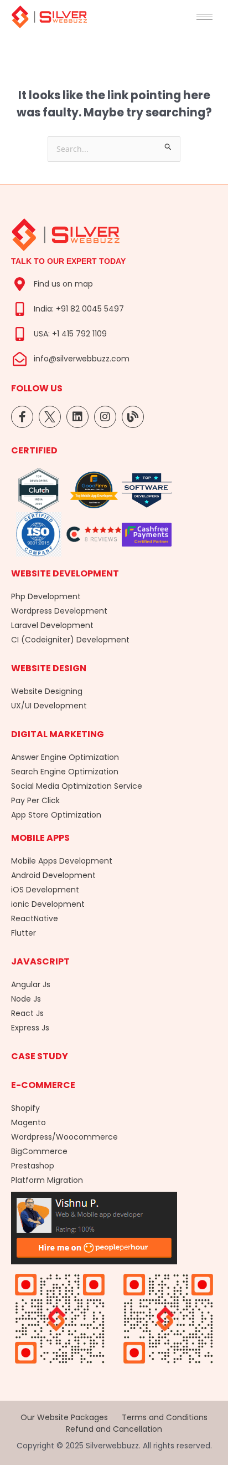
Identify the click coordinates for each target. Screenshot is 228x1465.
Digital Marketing (57, 734)
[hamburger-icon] (204, 16)
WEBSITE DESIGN (48, 668)
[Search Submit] (168, 146)
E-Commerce (43, 1085)
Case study (39, 1056)
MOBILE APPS (40, 837)
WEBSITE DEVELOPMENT (65, 573)
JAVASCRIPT (40, 961)
